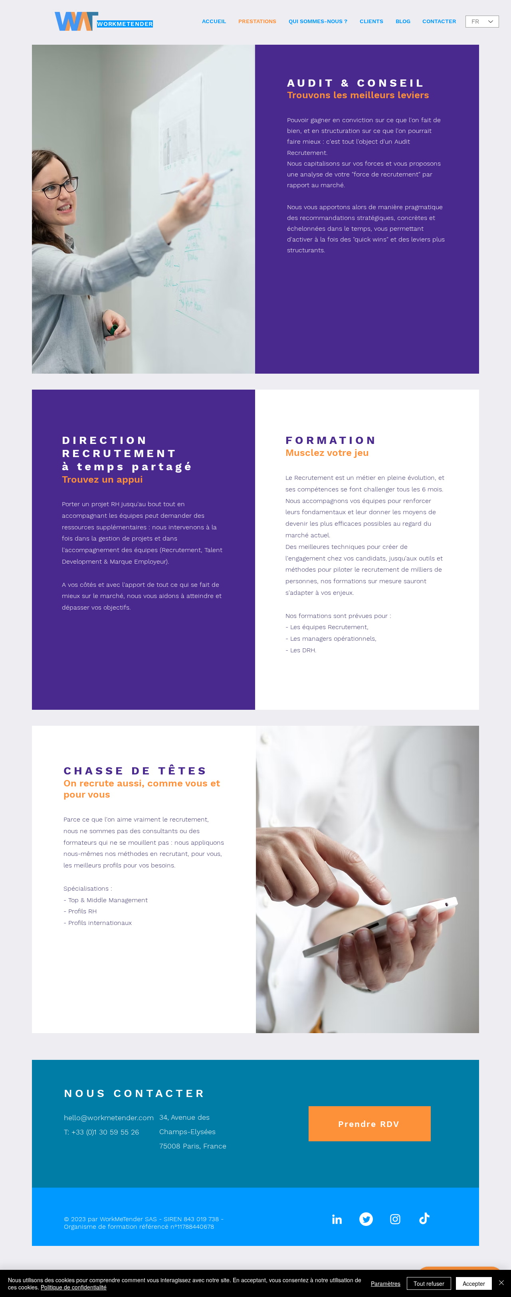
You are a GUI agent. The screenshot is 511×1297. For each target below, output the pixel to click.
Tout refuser (429, 1283)
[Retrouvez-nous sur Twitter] (366, 1219)
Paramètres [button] (385, 1283)
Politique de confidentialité (74, 1287)
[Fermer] (501, 1283)
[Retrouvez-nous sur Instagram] (395, 1219)
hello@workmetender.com (109, 1117)
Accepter (474, 1283)
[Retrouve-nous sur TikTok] (424, 1219)
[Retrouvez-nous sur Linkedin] (337, 1219)
